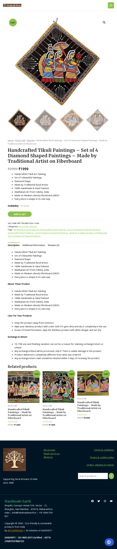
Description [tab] (14, 245)
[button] (104, 22)
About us (48, 457)
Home (11, 140)
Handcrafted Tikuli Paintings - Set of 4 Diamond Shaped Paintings (70, 229)
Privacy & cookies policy (102, 457)
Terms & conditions (104, 449)
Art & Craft (20, 140)
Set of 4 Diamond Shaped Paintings (24, 236)
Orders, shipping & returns (100, 464)
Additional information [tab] (33, 245)
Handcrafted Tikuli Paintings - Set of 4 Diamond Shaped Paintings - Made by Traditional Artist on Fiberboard (57, 232)
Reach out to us (52, 453)
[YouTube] (111, 501)
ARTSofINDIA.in (15, 530)
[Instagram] (105, 501)
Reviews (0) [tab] (53, 245)
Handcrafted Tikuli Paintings (26, 229)
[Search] (111, 476)
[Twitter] (99, 501)
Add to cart (20, 214)
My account (49, 449)
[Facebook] (92, 501)
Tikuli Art (30, 140)
